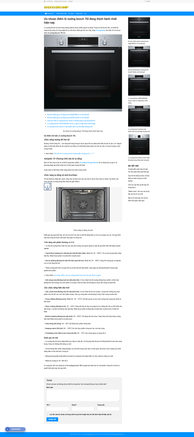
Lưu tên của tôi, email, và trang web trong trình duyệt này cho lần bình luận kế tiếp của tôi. (81, 414)
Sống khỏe (79, 13)
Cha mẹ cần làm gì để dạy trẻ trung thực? (138, 186)
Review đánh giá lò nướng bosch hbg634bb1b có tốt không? (68, 115)
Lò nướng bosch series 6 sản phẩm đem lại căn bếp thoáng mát (69, 127)
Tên (48, 405)
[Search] (45, 1)
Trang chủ (50, 13)
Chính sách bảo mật (60, 1)
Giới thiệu (50, 1)
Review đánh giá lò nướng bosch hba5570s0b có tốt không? (68, 118)
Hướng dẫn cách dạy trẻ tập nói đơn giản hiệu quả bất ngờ (138, 170)
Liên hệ (70, 1)
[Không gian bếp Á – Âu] (56, 7)
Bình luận (49, 387)
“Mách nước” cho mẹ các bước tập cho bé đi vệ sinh (139, 192)
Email (74, 405)
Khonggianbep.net (90, 434)
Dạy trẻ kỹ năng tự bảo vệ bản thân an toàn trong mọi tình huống (138, 178)
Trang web (100, 405)
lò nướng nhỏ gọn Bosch (89, 163)
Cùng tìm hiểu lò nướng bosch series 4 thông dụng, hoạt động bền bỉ (71, 121)
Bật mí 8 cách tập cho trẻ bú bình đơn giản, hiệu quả (138, 199)
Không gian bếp (61, 13)
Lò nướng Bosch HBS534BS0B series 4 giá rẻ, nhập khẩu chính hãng (71, 124)
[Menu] (85, 14)
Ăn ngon (71, 13)
